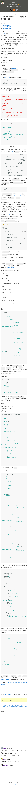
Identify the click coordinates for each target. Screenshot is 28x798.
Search (17, 10)
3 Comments (24, 14)
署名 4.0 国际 (8, 694)
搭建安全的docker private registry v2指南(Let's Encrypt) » (15, 706)
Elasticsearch (14, 68)
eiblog (25, 690)
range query (9, 677)
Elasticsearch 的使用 (6, 28)
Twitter (11, 10)
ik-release (9, 214)
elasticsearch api (10, 267)
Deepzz (14, 2)
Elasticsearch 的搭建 (6, 25)
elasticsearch (13, 32)
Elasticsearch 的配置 (6, 26)
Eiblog (12, 151)
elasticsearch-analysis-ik (18, 195)
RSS (14, 10)
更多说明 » (4, 695)
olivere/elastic (22, 265)
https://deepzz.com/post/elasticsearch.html (15, 682)
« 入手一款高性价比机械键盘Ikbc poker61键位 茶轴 (11, 705)
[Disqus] (14, 729)
